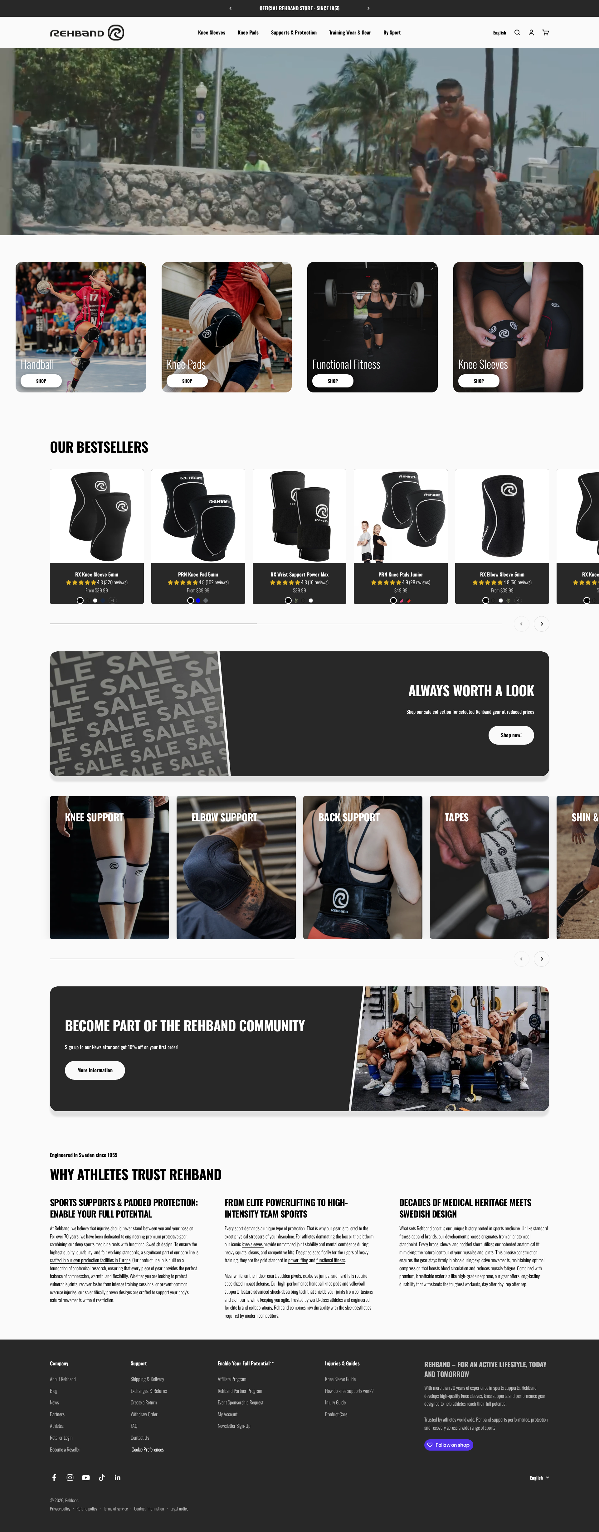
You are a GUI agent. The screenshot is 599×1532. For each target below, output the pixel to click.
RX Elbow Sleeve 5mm (502, 574)
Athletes (57, 1425)
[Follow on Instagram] (70, 1477)
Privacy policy (60, 1508)
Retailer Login (61, 1437)
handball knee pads (325, 1283)
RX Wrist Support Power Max (299, 574)
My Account (227, 1414)
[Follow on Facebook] (54, 1477)
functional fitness (330, 1260)
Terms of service (115, 1508)
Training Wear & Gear (350, 32)
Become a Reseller (65, 1449)
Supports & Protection (294, 32)
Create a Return (144, 1402)
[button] (81, 582)
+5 (112, 600)
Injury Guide (335, 1402)
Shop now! (511, 735)
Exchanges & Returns (149, 1390)
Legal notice (179, 1508)
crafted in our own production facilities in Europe (90, 1260)
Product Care (336, 1414)
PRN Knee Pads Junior (400, 574)
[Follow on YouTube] (86, 1477)
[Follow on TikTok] (102, 1477)
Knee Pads (248, 32)
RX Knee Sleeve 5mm (96, 574)
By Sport (392, 32)
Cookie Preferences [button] (147, 1449)
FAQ (134, 1425)
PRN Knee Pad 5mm (198, 574)
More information (95, 1070)
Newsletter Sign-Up (234, 1425)
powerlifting (298, 1260)
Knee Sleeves (211, 32)
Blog (53, 1390)
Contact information (149, 1508)
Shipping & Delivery (147, 1379)
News (54, 1402)
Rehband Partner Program (240, 1390)
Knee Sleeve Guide (340, 1379)
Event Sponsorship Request (240, 1402)
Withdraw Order (144, 1414)
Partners (57, 1414)
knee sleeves (253, 1244)
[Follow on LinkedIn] (118, 1477)
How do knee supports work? (349, 1390)
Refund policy (86, 1508)
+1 (518, 600)
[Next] (369, 8)
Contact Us (140, 1437)
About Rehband (63, 1379)
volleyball (357, 1283)
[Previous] (230, 8)
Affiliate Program (232, 1379)
